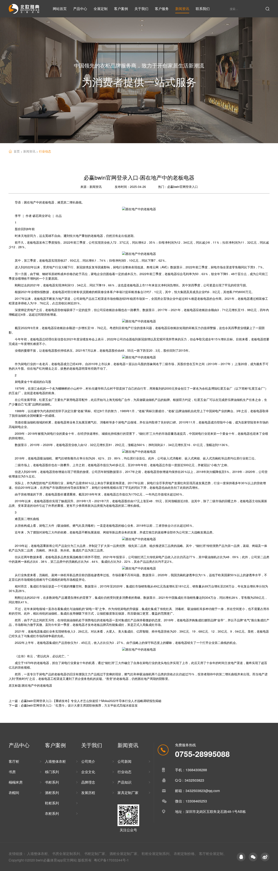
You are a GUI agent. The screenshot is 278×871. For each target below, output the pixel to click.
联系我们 (203, 8)
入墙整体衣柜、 (39, 853)
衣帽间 (14, 792)
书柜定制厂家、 (96, 853)
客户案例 (121, 8)
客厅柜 (14, 761)
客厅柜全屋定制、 (213, 853)
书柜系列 (52, 782)
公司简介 (88, 761)
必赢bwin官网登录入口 (182, 186)
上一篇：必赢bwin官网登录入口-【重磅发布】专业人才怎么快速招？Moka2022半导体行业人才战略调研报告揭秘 (85, 701)
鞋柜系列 (52, 802)
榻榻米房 (16, 782)
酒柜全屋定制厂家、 (125, 853)
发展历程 (88, 792)
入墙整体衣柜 (55, 761)
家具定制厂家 (127, 792)
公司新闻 (124, 761)
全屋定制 (101, 8)
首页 (18, 151)
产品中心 (80, 8)
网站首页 (60, 8)
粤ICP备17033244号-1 (111, 860)
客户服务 (162, 8)
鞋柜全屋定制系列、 (157, 853)
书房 (12, 771)
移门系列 (52, 771)
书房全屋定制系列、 (67, 853)
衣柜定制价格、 (186, 853)
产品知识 (124, 782)
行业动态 (45, 151)
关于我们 (141, 8)
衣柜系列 (52, 813)
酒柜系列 (52, 792)
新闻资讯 (182, 8)
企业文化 (88, 771)
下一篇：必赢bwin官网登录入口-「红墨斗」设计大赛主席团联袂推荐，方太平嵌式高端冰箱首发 (73, 705)
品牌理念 (88, 782)
